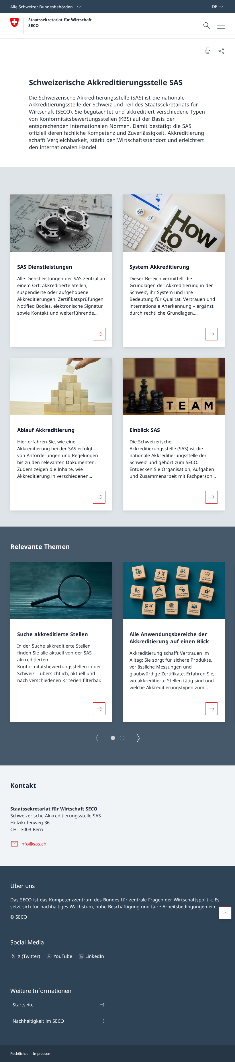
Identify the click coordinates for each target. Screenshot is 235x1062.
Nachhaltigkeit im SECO (38, 1021)
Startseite (23, 1004)
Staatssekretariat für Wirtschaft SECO (60, 22)
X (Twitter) (29, 956)
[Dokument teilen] (221, 50)
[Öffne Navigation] (220, 26)
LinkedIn (94, 956)
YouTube (63, 956)
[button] (113, 738)
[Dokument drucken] (207, 50)
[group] (61, 642)
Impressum (42, 1053)
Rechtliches (19, 1053)
